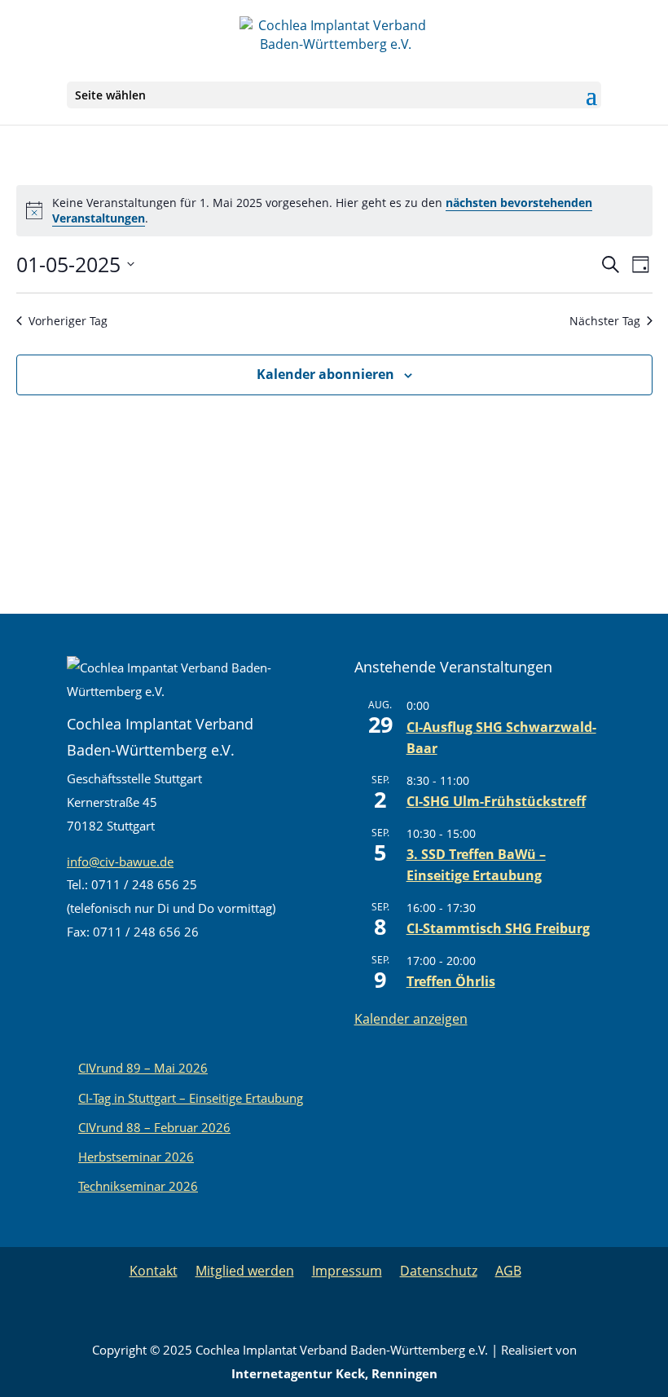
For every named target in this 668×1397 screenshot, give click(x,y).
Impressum (347, 1271)
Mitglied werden (245, 1271)
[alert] (334, 210)
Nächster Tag (604, 320)
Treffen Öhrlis (451, 981)
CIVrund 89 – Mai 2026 (143, 1068)
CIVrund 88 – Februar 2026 (154, 1127)
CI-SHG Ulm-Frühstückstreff (496, 801)
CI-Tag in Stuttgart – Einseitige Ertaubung (190, 1098)
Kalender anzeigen (411, 1019)
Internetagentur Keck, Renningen (334, 1373)
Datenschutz (438, 1271)
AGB (508, 1271)
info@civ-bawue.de (120, 861)
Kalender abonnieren (325, 374)
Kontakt (154, 1271)
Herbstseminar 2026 (136, 1156)
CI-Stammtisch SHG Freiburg (498, 928)
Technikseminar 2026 (138, 1186)
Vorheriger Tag (68, 320)
